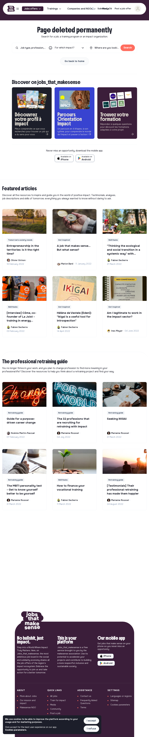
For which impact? (64, 47)
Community (55, 709)
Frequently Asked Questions (88, 702)
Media (53, 704)
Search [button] (128, 47)
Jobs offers (31, 8)
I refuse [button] (91, 728)
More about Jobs (28, 696)
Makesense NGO (28, 707)
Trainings (52, 8)
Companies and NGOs (80, 8)
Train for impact (58, 700)
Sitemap (114, 700)
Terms (83, 707)
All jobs (53, 696)
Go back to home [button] (74, 61)
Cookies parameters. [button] (16, 730)
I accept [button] (91, 720)
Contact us (85, 696)
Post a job (55, 713)
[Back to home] (32, 621)
